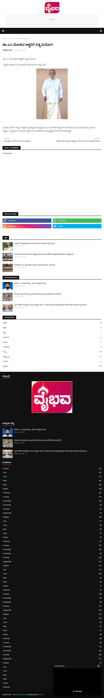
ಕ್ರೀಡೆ (52, 328)
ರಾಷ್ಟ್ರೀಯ (52, 356)
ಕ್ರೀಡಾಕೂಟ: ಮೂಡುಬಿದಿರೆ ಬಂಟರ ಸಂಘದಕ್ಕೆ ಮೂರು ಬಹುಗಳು (34, 265)
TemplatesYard (21, 694)
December (52, 501)
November (52, 505)
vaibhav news (7, 50)
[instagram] (27, 226)
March (52, 489)
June (52, 477)
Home (5, 38)
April (52, 485)
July (52, 472)
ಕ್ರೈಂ (52, 332)
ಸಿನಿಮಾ (52, 361)
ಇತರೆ (52, 323)
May (52, 481)
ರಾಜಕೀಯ (52, 347)
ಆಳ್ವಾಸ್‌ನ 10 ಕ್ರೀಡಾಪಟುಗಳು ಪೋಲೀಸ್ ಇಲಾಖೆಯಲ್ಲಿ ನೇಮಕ (34, 243)
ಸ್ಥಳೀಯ (52, 366)
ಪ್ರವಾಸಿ (52, 342)
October (52, 509)
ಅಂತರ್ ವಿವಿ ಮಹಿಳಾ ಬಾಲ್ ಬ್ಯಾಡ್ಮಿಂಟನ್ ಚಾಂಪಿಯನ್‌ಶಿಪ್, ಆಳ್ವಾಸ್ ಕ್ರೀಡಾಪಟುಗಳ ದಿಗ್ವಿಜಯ (44, 254)
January (52, 497)
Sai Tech (41, 694)
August (52, 468)
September (52, 513)
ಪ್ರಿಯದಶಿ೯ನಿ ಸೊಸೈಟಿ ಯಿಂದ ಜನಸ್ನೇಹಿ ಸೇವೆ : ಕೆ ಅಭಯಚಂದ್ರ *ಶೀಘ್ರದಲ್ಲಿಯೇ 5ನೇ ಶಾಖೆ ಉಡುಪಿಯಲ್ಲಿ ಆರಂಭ (50, 305)
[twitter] (77, 226)
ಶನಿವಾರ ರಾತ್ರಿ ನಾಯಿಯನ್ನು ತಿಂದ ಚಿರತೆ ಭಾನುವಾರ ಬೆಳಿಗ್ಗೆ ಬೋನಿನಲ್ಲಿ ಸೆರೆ (37, 294)
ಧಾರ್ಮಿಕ (52, 337)
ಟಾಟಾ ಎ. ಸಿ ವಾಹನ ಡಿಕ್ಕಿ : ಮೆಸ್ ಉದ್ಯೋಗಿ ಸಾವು (30, 283)
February (52, 493)
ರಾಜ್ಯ (52, 352)
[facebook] (27, 220)
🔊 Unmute (77, 691)
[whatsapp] (77, 220)
